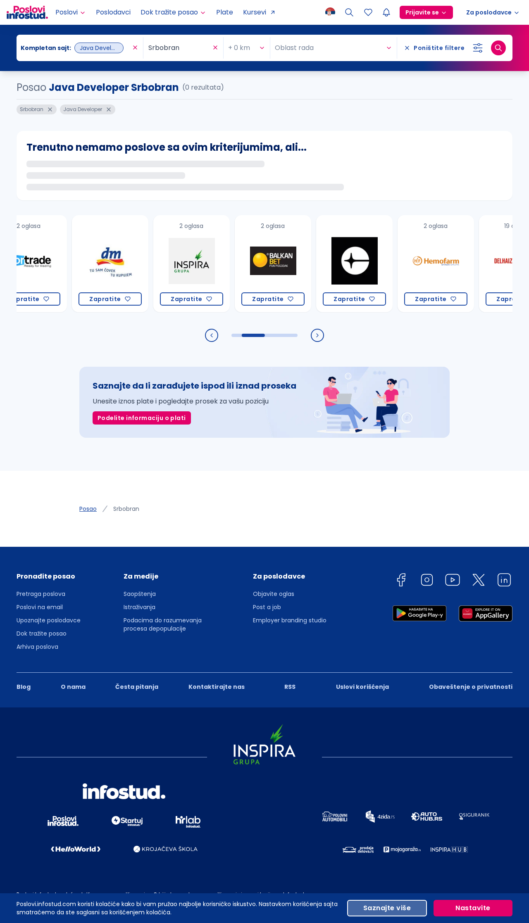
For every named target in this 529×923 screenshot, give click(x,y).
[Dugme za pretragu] (498, 47)
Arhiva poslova (37, 647)
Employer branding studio (289, 620)
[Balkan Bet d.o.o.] (258, 263)
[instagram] (427, 581)
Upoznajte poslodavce (49, 620)
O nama (73, 687)
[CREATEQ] (340, 263)
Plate (224, 12)
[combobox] (75, 48)
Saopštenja (140, 594)
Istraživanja (139, 607)
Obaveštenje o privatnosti (470, 687)
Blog (24, 687)
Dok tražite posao (42, 633)
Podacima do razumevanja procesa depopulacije (163, 624)
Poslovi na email (40, 607)
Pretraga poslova (41, 594)
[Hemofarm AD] (421, 263)
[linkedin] (504, 581)
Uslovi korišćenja (362, 687)
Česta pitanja (136, 687)
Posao (88, 509)
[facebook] (401, 581)
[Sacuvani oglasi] (368, 12)
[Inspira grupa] (177, 263)
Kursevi (254, 12)
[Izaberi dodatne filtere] (477, 48)
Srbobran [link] (126, 509)
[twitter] (478, 581)
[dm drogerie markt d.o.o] (95, 263)
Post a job (267, 607)
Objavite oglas (273, 594)
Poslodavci (113, 12)
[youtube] (452, 581)
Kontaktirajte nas (216, 687)
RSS (289, 687)
